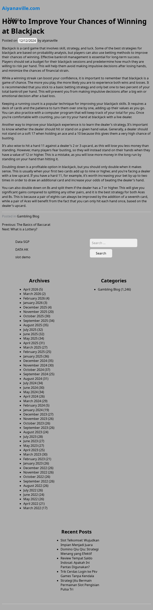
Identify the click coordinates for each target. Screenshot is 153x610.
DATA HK (21, 249)
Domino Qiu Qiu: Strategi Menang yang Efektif (80, 551)
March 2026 (32, 294)
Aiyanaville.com (21, 8)
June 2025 (30, 334)
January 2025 (33, 356)
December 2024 (35, 361)
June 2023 (30, 441)
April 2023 (30, 450)
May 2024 (30, 392)
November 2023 (35, 418)
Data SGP (22, 242)
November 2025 (35, 311)
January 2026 (33, 303)
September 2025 (35, 320)
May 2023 (30, 445)
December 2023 (35, 414)
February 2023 (34, 459)
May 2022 (30, 499)
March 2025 (32, 347)
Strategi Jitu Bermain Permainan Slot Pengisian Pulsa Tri (80, 585)
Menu (14, 19)
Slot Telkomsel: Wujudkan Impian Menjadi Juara (80, 542)
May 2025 (30, 338)
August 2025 (32, 325)
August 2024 (32, 378)
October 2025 (33, 316)
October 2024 (33, 369)
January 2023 (33, 463)
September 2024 (35, 374)
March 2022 (32, 508)
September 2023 (35, 427)
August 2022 (32, 485)
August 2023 (32, 432)
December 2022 (35, 468)
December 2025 (35, 307)
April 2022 (30, 503)
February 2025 (34, 352)
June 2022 (30, 494)
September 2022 (35, 481)
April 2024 (30, 396)
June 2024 (30, 387)
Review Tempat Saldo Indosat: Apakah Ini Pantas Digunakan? (76, 562)
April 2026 (30, 289)
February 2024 (34, 405)
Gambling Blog (28, 216)
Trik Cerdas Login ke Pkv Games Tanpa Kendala (79, 573)
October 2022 (33, 476)
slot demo (22, 257)
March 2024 (32, 401)
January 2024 (33, 410)
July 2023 (29, 436)
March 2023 (32, 454)
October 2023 (33, 423)
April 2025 (30, 343)
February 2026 (34, 298)
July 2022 (29, 490)
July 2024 (29, 383)
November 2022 (35, 472)
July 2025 (29, 329)
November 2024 (35, 365)
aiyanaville (50, 40)
